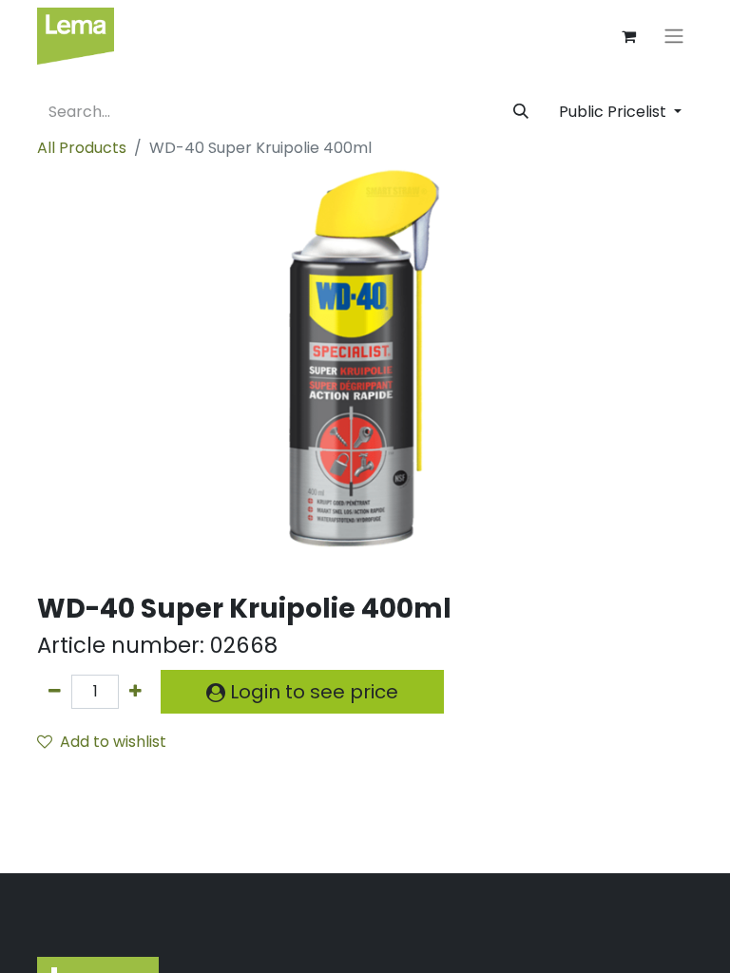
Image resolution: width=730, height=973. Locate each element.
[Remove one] (54, 692)
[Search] (521, 112)
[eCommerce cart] (628, 36)
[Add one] (135, 692)
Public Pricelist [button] (614, 112)
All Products (81, 148)
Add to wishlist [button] (113, 742)
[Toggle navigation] (674, 36)
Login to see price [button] (311, 691)
